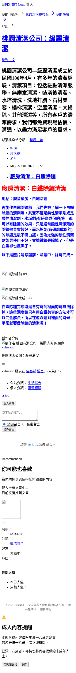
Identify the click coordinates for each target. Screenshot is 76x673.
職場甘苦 (36, 140)
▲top (5, 395)
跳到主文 (8, 60)
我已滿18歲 (10, 664)
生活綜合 (34, 383)
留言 (40, 371)
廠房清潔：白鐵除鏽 (33, 176)
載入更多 (8, 403)
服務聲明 (45, 609)
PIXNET (19, 605)
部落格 (15, 153)
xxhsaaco (8, 347)
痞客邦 (31, 371)
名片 (13, 158)
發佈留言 (8, 429)
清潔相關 (34, 388)
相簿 (13, 148)
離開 (24, 664)
